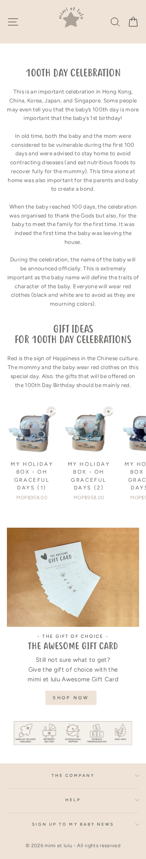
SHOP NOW (71, 697)
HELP (72, 799)
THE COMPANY (73, 775)
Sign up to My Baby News (73, 824)
